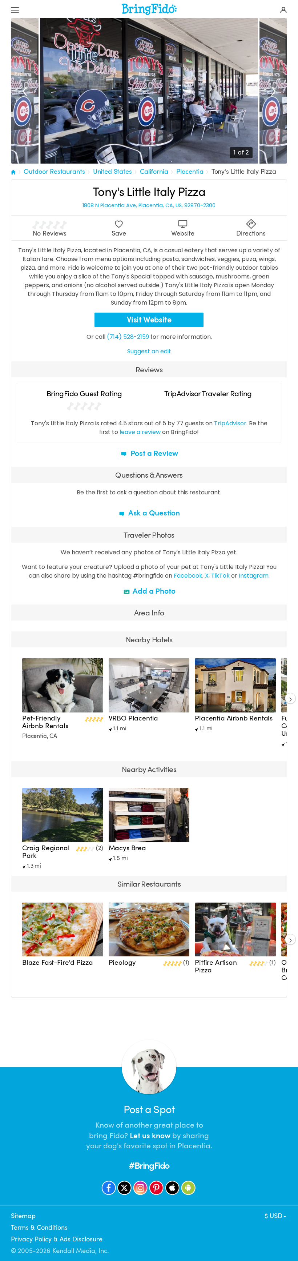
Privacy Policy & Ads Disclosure (56, 1239)
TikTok (220, 575)
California (154, 172)
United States (112, 172)
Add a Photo (154, 591)
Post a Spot (149, 1109)
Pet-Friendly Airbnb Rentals (45, 722)
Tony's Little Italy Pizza (244, 172)
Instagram (254, 575)
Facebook (188, 575)
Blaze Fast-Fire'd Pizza (57, 962)
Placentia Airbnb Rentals (234, 718)
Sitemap (23, 1216)
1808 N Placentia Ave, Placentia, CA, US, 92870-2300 (149, 205)
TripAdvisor (230, 423)
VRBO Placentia (133, 718)
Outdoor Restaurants (54, 172)
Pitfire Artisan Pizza (216, 966)
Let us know (150, 1135)
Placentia (190, 172)
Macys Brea (127, 848)
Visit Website (149, 320)
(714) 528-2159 (128, 337)
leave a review (140, 432)
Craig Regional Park (46, 852)
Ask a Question (153, 513)
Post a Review (153, 453)
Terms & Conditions (39, 1228)
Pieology (122, 962)
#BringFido (149, 1165)
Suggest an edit (149, 351)
